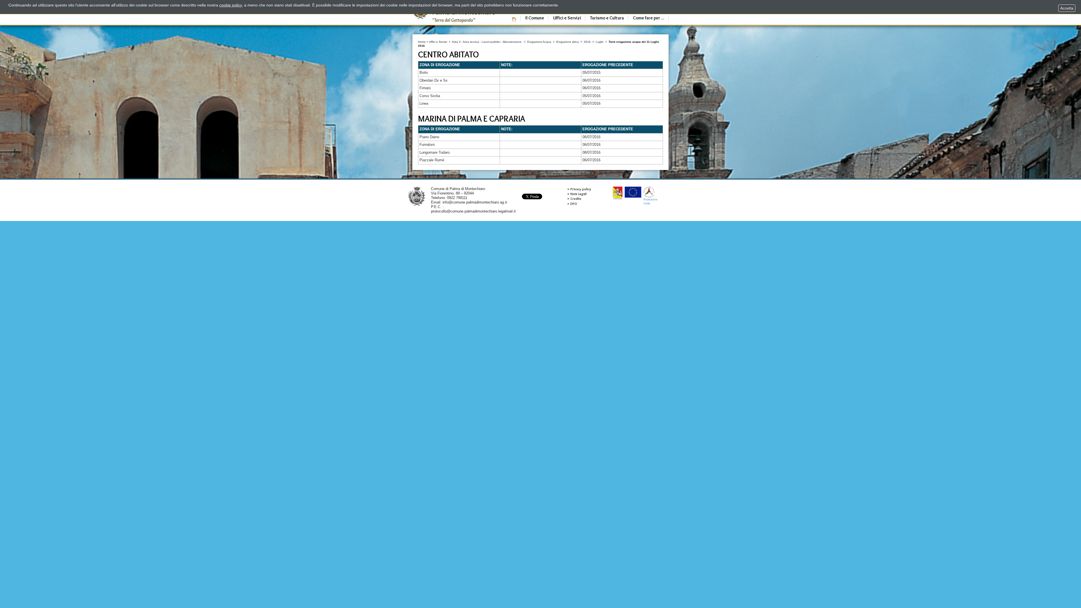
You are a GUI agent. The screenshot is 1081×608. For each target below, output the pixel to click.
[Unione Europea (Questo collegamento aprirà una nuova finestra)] (633, 192)
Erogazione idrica (568, 41)
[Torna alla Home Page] (416, 196)
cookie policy (230, 5)
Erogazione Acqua (539, 41)
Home (422, 41)
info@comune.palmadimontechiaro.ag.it (475, 202)
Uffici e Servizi (438, 41)
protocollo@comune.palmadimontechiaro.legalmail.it (473, 211)
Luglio (600, 41)
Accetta (1067, 8)
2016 (587, 41)
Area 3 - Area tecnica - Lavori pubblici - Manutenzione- (487, 41)
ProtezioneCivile (651, 201)
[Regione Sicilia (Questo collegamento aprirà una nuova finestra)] (617, 193)
